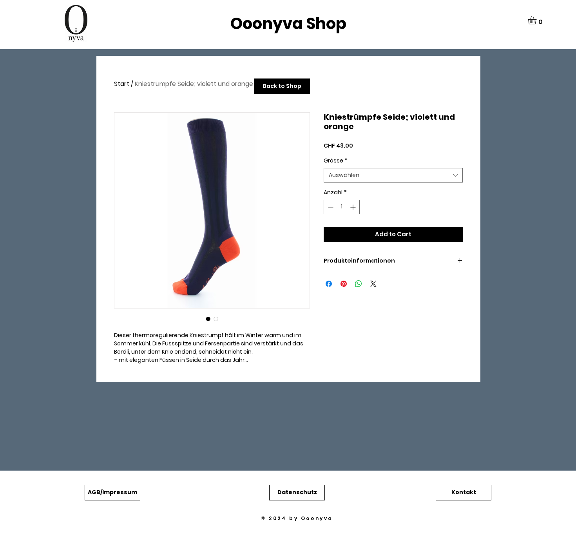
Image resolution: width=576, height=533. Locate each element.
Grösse (336, 160)
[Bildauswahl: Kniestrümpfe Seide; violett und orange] (208, 319)
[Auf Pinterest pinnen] (343, 283)
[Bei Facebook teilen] (328, 283)
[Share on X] (373, 283)
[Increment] (354, 207)
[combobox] (393, 175)
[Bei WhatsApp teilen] (358, 283)
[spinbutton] (342, 207)
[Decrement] (330, 207)
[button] (537, 20)
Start (121, 83)
